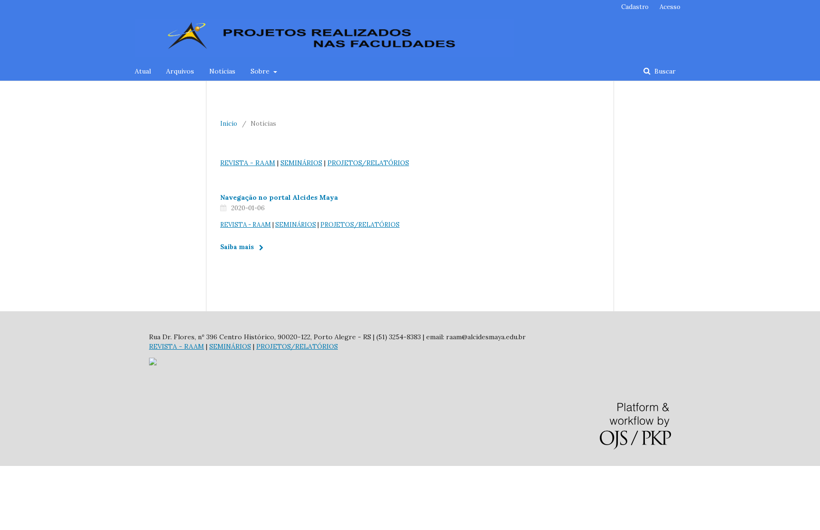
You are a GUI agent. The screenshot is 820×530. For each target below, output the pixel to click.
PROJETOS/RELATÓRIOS (368, 162)
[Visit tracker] (153, 363)
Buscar (664, 71)
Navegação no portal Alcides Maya (279, 197)
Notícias (222, 71)
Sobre (261, 71)
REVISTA (234, 162)
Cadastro (635, 7)
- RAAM (261, 162)
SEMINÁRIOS (301, 162)
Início (228, 124)
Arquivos (180, 71)
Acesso (670, 7)
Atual (143, 71)
